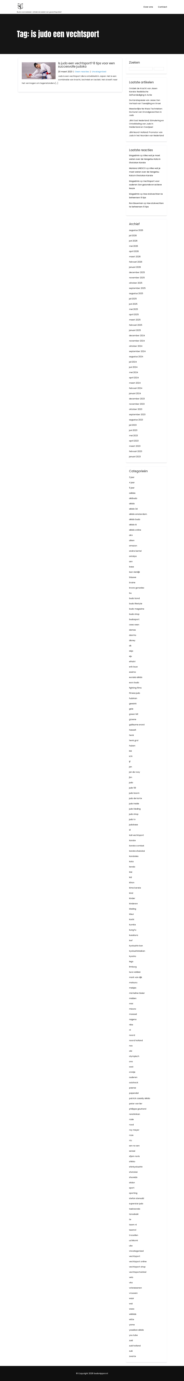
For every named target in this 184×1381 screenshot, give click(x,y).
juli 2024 (133, 361)
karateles (133, 856)
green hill (133, 714)
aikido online (135, 529)
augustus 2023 (136, 419)
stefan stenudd (136, 1198)
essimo (132, 672)
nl (130, 1029)
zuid (131, 1340)
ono (131, 1061)
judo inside (134, 803)
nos (131, 1045)
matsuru (133, 982)
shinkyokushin (136, 1166)
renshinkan (134, 1114)
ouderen (133, 1077)
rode (131, 1119)
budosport (134, 619)
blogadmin (134, 155)
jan (130, 766)
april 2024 (134, 377)
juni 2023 (133, 430)
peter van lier (135, 1103)
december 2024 (137, 335)
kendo (132, 866)
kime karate (135, 887)
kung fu (132, 929)
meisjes (132, 987)
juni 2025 (133, 304)
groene (132, 719)
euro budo (134, 682)
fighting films (135, 687)
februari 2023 (135, 451)
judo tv (132, 819)
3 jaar (131, 477)
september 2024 (137, 351)
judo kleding (135, 808)
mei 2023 (133, 435)
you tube (133, 1335)
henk (131, 735)
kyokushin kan (136, 945)
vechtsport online (138, 1261)
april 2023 (134, 440)
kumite (132, 924)
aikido (132, 503)
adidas (132, 493)
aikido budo (134, 519)
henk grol (133, 740)
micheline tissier (137, 993)
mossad (133, 1014)
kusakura (133, 935)
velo (131, 1277)
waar (131, 1298)
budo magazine (136, 608)
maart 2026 (135, 256)
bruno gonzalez (136, 587)
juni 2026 (133, 240)
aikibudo (133, 498)
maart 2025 (135, 319)
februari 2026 (135, 261)
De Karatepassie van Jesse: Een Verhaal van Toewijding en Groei (145, 102)
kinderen (133, 903)
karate (132, 840)
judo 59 (132, 787)
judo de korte (135, 798)
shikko (132, 1161)
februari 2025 (135, 325)
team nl (133, 1224)
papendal (134, 1093)
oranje (132, 1072)
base (131, 566)
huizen (132, 745)
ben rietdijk (134, 572)
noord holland (136, 1040)
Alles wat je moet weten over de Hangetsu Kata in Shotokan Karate (144, 159)
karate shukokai (137, 851)
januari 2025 (135, 330)
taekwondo (134, 1208)
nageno (133, 1019)
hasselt (132, 729)
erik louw (133, 666)
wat (131, 1303)
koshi (131, 919)
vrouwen (133, 1293)
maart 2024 (135, 382)
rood (131, 1124)
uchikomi (133, 1240)
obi (130, 1051)
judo (131, 782)
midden (132, 998)
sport (131, 1187)
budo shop (134, 614)
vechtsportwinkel (137, 1272)
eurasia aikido (135, 677)
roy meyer (134, 1129)
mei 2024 (133, 372)
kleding (132, 908)
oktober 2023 (135, 409)
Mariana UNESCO (137, 168)
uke (131, 1245)
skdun (132, 1182)
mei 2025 (133, 309)
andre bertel (135, 551)
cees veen (134, 624)
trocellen (133, 1235)
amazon (133, 545)
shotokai (133, 1172)
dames (132, 629)
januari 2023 (135, 456)
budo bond (134, 598)
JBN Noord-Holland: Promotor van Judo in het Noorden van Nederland (146, 134)
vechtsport (134, 1256)
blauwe (132, 577)
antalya (133, 556)
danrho (132, 635)
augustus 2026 (136, 230)
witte (131, 1319)
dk (130, 645)
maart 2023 (134, 446)
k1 (130, 829)
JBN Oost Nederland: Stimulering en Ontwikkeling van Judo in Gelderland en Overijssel (146, 123)
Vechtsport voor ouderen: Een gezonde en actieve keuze (145, 185)
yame (132, 1324)
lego (131, 961)
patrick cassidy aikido (139, 1098)
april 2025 (134, 314)
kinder (132, 898)
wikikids (132, 1314)
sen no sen (134, 1145)
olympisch (134, 1056)
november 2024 (137, 340)
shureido (133, 1177)
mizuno (132, 1008)
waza (131, 1308)
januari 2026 (135, 267)
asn (131, 561)
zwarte (132, 1356)
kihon (131, 882)
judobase (133, 824)
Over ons (148, 6)
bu (130, 593)
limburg (133, 966)
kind (131, 893)
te (130, 1219)
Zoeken (134, 63)
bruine (132, 582)
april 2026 (134, 251)
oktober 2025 (135, 282)
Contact (162, 6)
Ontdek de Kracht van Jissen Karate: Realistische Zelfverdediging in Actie (143, 91)
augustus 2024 (136, 356)
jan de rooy (134, 772)
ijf (130, 761)
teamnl (132, 1229)
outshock (133, 1082)
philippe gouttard (137, 1108)
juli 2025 (133, 298)
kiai (130, 872)
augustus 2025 (136, 293)
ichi (130, 756)
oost (131, 1066)
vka (131, 1282)
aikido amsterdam (138, 514)
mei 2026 (133, 246)
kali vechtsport (136, 835)
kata (131, 861)
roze (131, 1135)
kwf (131, 940)
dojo (131, 651)
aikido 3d (133, 508)
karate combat (136, 845)
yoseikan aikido (136, 1329)
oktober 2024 (135, 346)
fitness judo (134, 693)
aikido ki (133, 524)
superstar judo (136, 1203)
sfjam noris (134, 1156)
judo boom (134, 793)
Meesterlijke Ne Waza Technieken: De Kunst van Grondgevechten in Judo (145, 112)
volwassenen (135, 1287)
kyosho (132, 956)
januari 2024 (135, 393)
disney (132, 640)
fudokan (133, 698)
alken (131, 540)
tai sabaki (133, 1214)
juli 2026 (133, 235)
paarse (132, 1087)
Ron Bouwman (136, 203)
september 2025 (137, 288)
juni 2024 (133, 367)
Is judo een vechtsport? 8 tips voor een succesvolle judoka (86, 65)
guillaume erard (136, 724)
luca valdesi (134, 972)
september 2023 (137, 414)
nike (131, 1024)
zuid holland (135, 1345)
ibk (130, 751)
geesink (133, 703)
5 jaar (132, 487)
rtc (130, 1140)
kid (130, 877)
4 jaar (132, 482)
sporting (133, 1193)
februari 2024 (135, 388)
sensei (132, 1151)
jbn (130, 777)
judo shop (133, 814)
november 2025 (137, 277)
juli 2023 (133, 425)
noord (132, 1035)
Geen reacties (82, 71)
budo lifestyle (135, 603)
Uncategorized (99, 71)
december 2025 (137, 272)
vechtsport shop (137, 1266)
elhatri (132, 661)
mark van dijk (135, 977)
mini (131, 1003)
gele (131, 708)
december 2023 (137, 398)
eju (130, 656)
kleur (131, 914)
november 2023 (137, 404)
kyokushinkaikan (137, 951)
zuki (131, 1351)
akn (131, 535)
